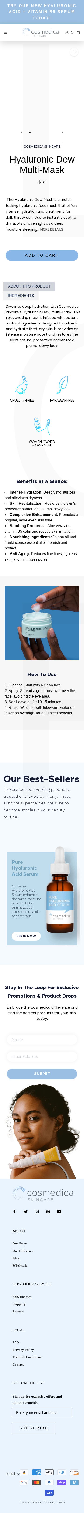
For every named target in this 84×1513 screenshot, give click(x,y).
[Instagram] (37, 1211)
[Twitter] (26, 1211)
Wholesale (20, 1265)
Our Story (20, 1243)
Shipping (19, 1304)
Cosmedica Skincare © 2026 (42, 1502)
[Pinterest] (48, 1211)
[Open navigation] (5, 32)
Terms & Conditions (27, 1357)
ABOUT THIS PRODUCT (29, 286)
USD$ (11, 1474)
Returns (18, 1311)
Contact (18, 1364)
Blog (16, 1258)
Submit (42, 1074)
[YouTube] (59, 1211)
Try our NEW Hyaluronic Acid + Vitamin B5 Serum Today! (42, 12)
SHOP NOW (26, 936)
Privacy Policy (23, 1350)
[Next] (62, 133)
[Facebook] (14, 1211)
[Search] (72, 32)
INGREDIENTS (21, 296)
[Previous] (21, 133)
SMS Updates (22, 1296)
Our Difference (23, 1251)
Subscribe (33, 1428)
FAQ (16, 1342)
